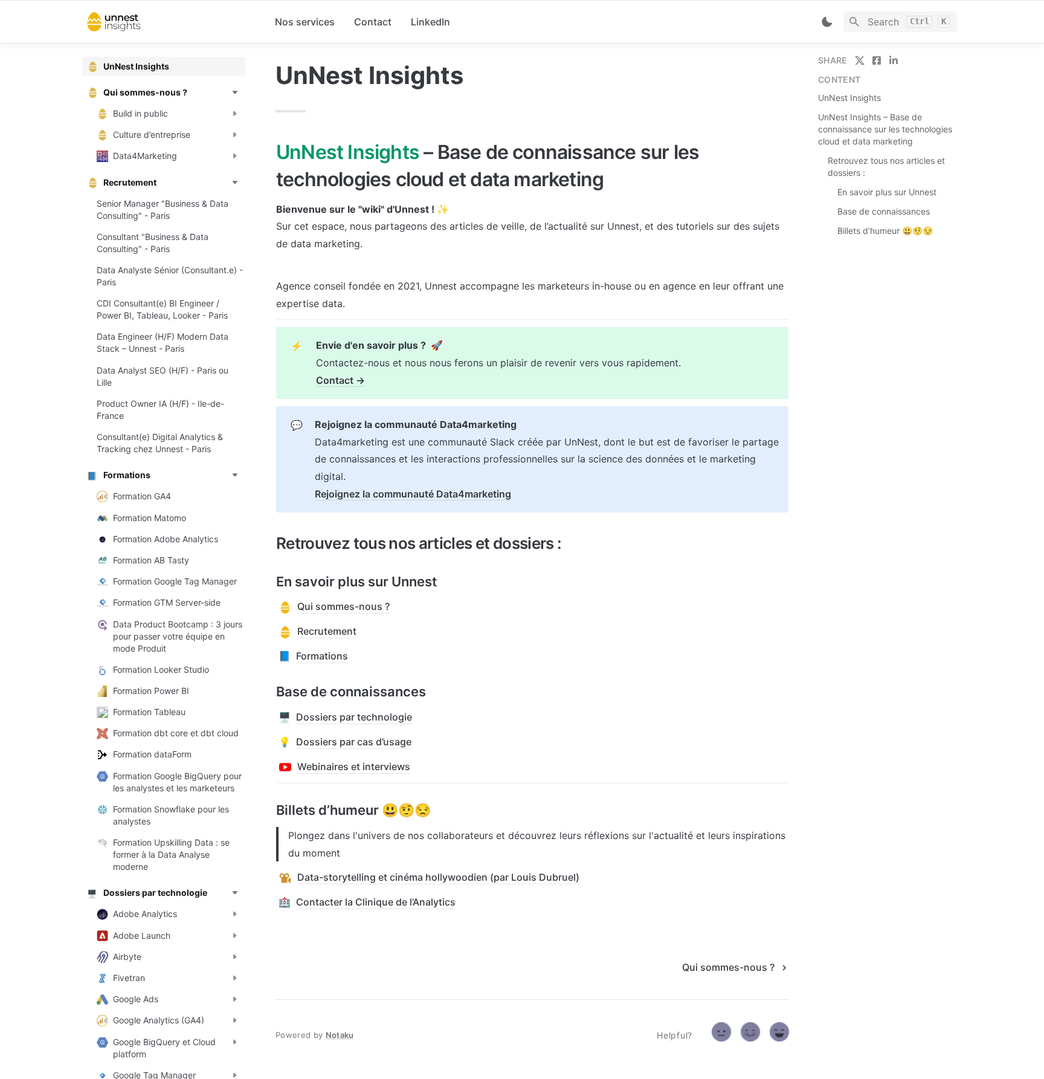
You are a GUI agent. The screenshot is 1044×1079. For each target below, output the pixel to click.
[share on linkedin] (893, 60)
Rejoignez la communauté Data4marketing (413, 494)
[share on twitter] (860, 60)
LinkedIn (430, 22)
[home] (171, 21)
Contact (373, 22)
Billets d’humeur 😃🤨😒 (885, 230)
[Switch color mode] (827, 21)
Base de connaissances (883, 211)
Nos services (305, 22)
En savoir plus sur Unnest (886, 192)
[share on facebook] (876, 60)
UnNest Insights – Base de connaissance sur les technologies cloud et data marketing (885, 129)
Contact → (340, 380)
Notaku (340, 1035)
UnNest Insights (849, 97)
